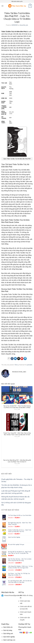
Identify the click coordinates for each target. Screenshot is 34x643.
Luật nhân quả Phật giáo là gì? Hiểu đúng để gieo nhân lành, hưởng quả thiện (15, 492)
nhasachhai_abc (23, 25)
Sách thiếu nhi (8, 627)
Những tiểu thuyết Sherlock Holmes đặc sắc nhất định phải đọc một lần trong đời (15, 498)
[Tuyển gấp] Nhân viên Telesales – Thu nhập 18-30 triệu (17, 480)
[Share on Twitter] (15, 358)
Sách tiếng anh (8, 633)
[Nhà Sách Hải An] (17, 6)
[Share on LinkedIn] (25, 358)
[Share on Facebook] (12, 358)
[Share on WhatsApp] (8, 358)
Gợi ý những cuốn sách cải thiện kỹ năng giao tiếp (16, 504)
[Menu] (2, 6)
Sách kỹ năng (7, 630)
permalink (29, 364)
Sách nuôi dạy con (9, 640)
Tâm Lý (17, 364)
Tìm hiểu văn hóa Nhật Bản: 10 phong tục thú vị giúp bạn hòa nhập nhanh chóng (16, 486)
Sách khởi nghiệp (9, 637)
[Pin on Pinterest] (21, 358)
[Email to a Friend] (18, 358)
